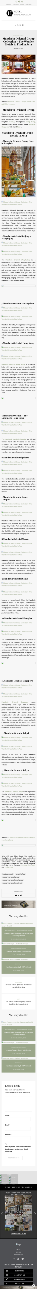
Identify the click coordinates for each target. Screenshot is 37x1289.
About (19, 1249)
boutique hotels (8, 874)
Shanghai (32, 124)
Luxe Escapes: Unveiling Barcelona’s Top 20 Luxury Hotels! (18, 934)
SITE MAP (16, 4)
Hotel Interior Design (24, 930)
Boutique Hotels (18, 35)
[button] (35, 1213)
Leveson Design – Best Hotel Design (18, 951)
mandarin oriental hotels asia (12, 883)
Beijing (11, 122)
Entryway (18, 964)
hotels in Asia (20, 874)
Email (7, 1125)
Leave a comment (18, 891)
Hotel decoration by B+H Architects (18, 967)
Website (8, 1134)
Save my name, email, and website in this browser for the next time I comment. (18, 1149)
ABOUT (9, 4)
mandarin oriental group (11, 877)
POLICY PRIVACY (26, 4)
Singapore (5, 127)
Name (7, 1115)
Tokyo (19, 127)
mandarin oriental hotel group (13, 880)
